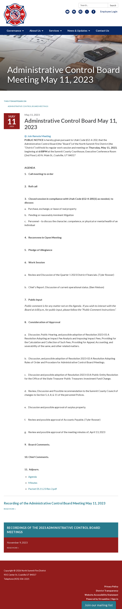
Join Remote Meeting (39, 136)
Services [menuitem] (54, 30)
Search (113, 5)
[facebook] (93, 12)
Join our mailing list (99, 605)
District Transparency (107, 590)
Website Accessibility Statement (101, 595)
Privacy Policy (111, 586)
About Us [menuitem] (35, 30)
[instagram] (80, 12)
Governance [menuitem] (14, 30)
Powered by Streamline (98, 599)
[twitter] (87, 12)
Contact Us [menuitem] (102, 30)
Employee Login (108, 11)
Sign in (114, 599)
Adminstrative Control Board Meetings (28, 106)
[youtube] (67, 12)
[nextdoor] (74, 12)
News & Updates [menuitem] (77, 30)
